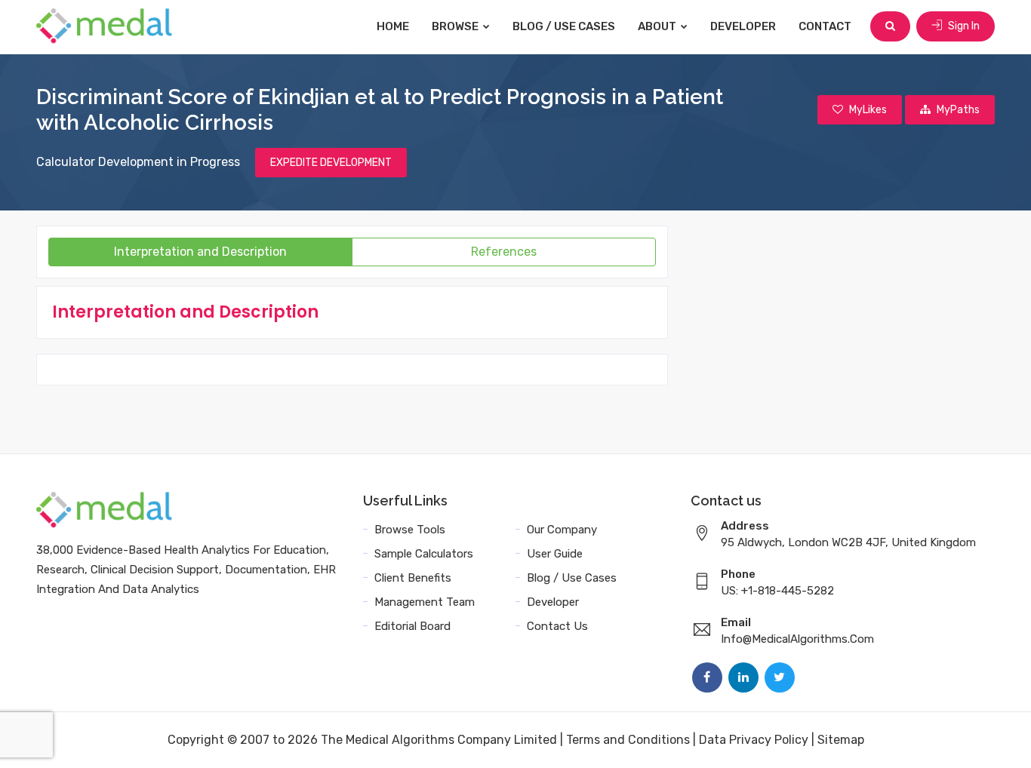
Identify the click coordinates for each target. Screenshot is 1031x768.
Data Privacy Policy (753, 740)
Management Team (424, 602)
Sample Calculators (423, 554)
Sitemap (840, 740)
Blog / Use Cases (563, 26)
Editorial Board (412, 626)
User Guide (555, 554)
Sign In (963, 26)
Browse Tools (409, 529)
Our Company (562, 529)
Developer (743, 26)
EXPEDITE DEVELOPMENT (331, 162)
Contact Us (557, 626)
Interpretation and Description (200, 251)
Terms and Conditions (628, 740)
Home (393, 26)
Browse (456, 26)
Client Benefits (412, 578)
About (658, 26)
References (504, 251)
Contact (825, 26)
